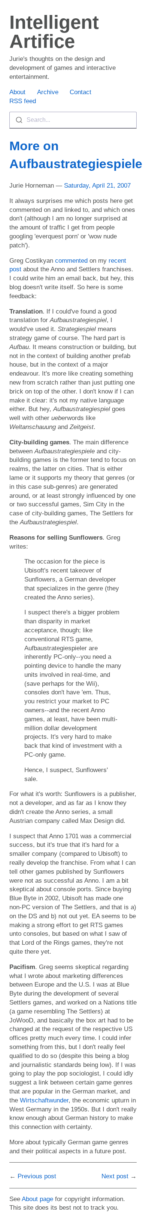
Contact (80, 92)
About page (37, 1199)
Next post (114, 1176)
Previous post (37, 1176)
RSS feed (22, 101)
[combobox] (73, 120)
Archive (47, 92)
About (17, 92)
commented (71, 260)
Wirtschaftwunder (44, 1100)
